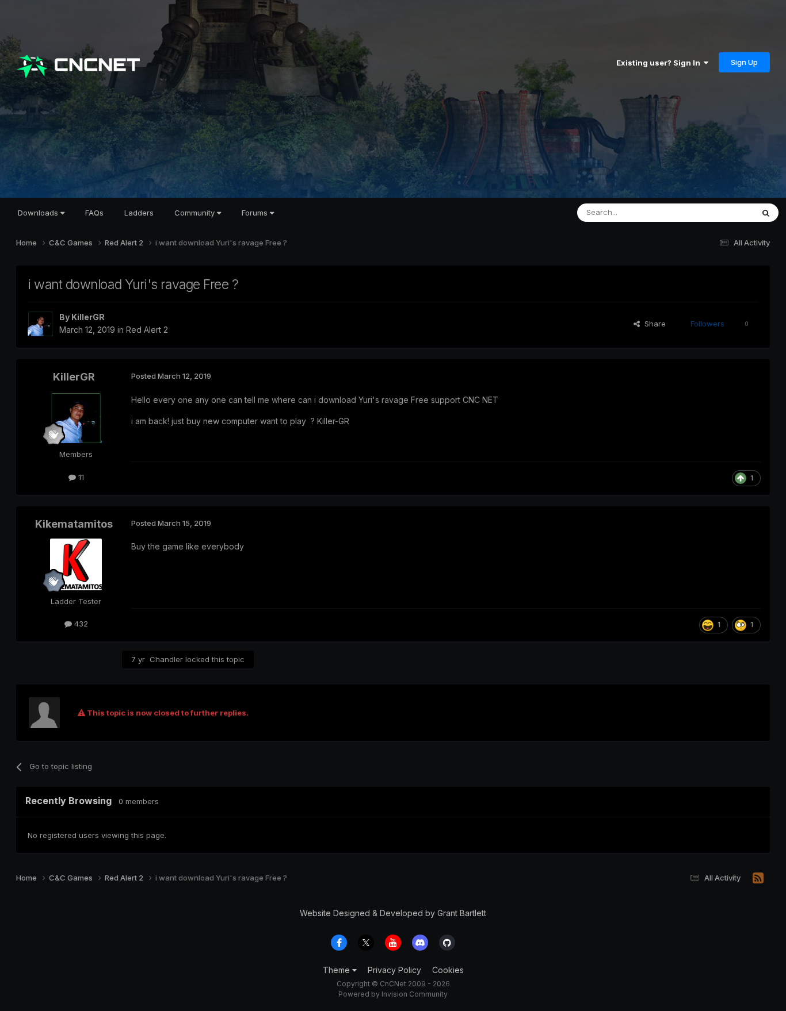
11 (80, 477)
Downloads (39, 212)
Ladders (139, 212)
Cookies (448, 970)
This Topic (719, 212)
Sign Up (744, 62)
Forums (256, 212)
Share (653, 323)
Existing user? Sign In (660, 62)
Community (195, 212)
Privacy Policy (394, 970)
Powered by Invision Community (393, 994)
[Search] (766, 212)
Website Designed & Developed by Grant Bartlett (393, 913)
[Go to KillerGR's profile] (40, 323)
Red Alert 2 (147, 330)
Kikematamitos (74, 524)
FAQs (94, 212)
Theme (337, 970)
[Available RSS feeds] (758, 878)
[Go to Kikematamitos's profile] (76, 564)
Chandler (166, 659)
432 (80, 623)
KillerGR (88, 317)
